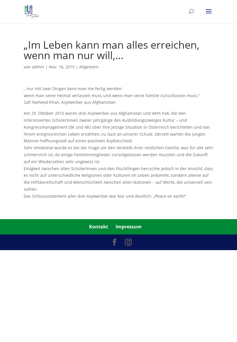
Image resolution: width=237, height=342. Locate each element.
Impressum (129, 226)
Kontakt (98, 226)
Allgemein (89, 67)
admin (38, 67)
